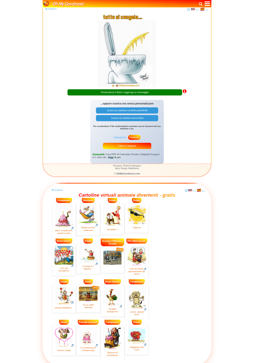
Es (206, 10)
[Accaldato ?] (112, 218)
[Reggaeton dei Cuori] (136, 340)
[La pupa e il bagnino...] (88, 259)
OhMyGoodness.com (128, 173)
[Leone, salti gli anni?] (136, 302)
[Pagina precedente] (52, 190)
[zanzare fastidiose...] (64, 298)
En (198, 10)
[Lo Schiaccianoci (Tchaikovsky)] (88, 340)
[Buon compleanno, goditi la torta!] (64, 220)
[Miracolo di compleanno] (112, 342)
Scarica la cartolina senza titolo (127, 118)
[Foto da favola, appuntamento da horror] (136, 261)
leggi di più (114, 157)
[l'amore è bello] (64, 340)
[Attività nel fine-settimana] (88, 219)
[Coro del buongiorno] (64, 260)
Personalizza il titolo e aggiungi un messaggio (125, 92)
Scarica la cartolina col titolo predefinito (127, 110)
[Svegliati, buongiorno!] (112, 300)
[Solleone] (136, 217)
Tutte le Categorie (127, 146)
